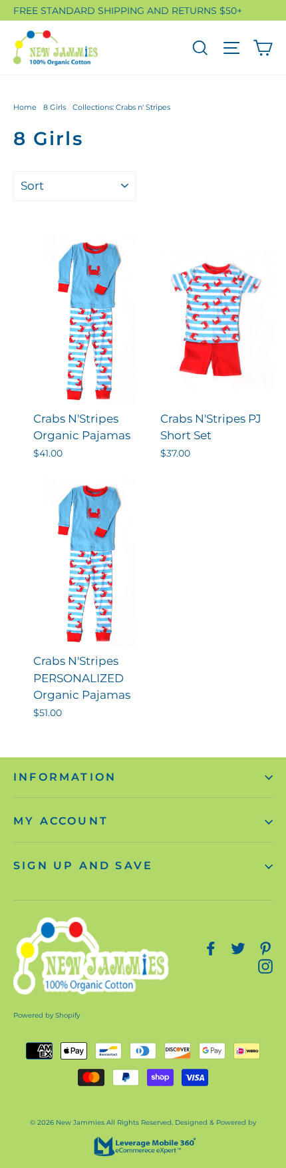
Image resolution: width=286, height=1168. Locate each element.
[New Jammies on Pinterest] (265, 948)
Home (25, 107)
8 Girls (54, 107)
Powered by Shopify (46, 1015)
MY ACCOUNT (60, 821)
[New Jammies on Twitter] (238, 948)
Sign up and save (83, 865)
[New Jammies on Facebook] (211, 948)
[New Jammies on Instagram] (265, 966)
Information (64, 777)
